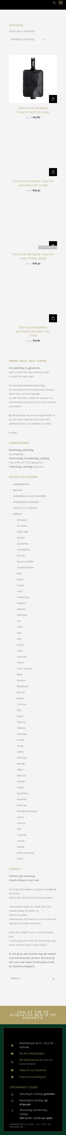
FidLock (21, 722)
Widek (20, 847)
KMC (19, 573)
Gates (21, 787)
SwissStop (23, 597)
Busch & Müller (25, 561)
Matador (22, 757)
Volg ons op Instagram (32, 1076)
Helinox (21, 728)
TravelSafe (23, 549)
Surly (19, 627)
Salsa (20, 817)
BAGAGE (18, 490)
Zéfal (20, 858)
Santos (21, 823)
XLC (19, 621)
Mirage (21, 763)
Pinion (20, 662)
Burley (20, 698)
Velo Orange (24, 668)
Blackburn (22, 686)
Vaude (21, 841)
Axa (19, 638)
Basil (19, 674)
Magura (21, 603)
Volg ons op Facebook (32, 1070)
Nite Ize (21, 775)
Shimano (22, 615)
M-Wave (22, 525)
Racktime (22, 793)
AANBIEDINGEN (21, 484)
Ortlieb (21, 781)
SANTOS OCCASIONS (25, 508)
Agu (19, 633)
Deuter (21, 555)
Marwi (20, 579)
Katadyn (22, 734)
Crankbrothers (25, 567)
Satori (20, 644)
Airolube (22, 520)
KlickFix (21, 537)
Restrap (21, 805)
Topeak (21, 835)
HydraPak (22, 543)
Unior (20, 591)
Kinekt (20, 740)
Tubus (20, 585)
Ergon (20, 716)
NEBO (20, 769)
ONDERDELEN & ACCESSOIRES (29, 496)
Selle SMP (22, 531)
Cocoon (22, 704)
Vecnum (22, 656)
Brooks (21, 692)
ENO (19, 710)
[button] (53, 99)
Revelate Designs (27, 811)
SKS (19, 829)
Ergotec (21, 609)
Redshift (22, 799)
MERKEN (17, 514)
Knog (20, 745)
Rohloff (21, 680)
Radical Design (25, 852)
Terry (20, 650)
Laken (20, 751)
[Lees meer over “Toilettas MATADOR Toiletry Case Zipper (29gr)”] (53, 245)
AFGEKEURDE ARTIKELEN (26, 502)
